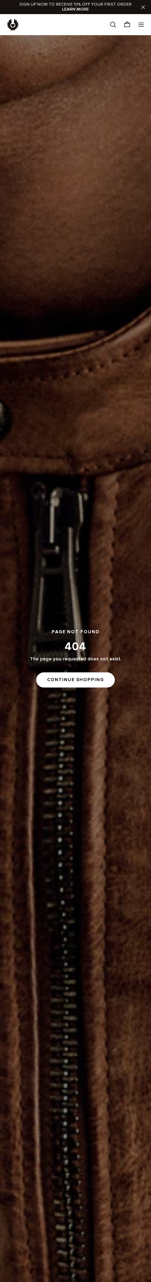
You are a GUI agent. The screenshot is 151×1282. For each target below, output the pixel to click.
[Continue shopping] (75, 658)
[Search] (113, 24)
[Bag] (127, 24)
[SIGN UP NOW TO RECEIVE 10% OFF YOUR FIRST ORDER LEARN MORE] (75, 7)
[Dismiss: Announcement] (143, 7)
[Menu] (141, 24)
